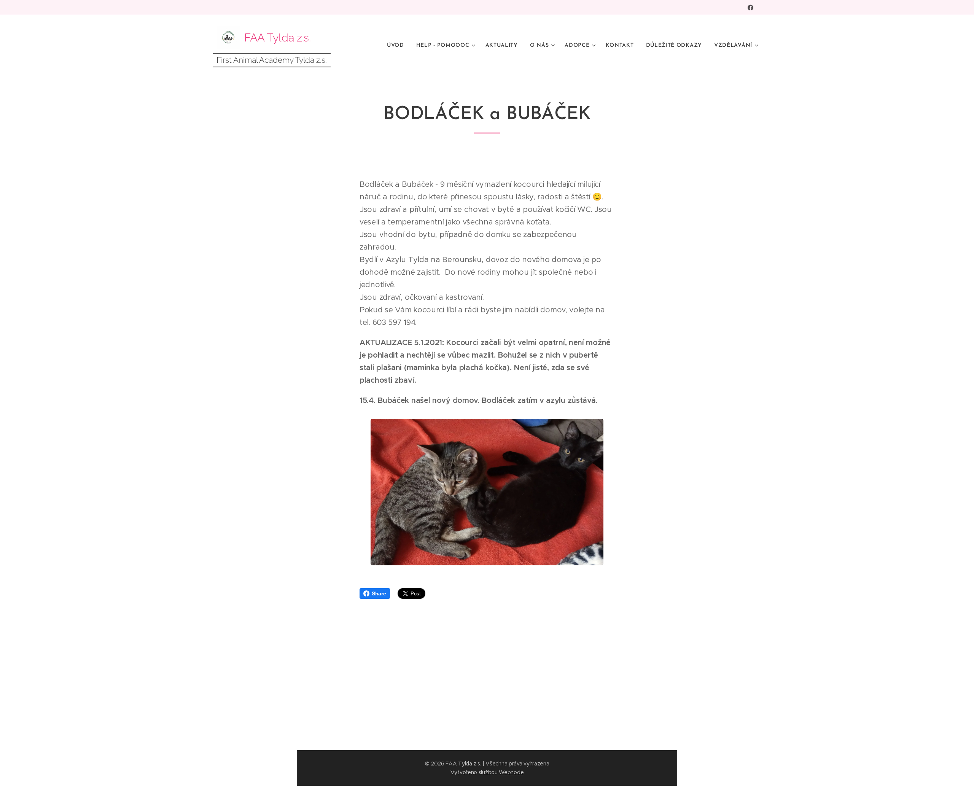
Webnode (511, 772)
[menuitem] (397, 45)
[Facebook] (750, 7)
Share (379, 593)
